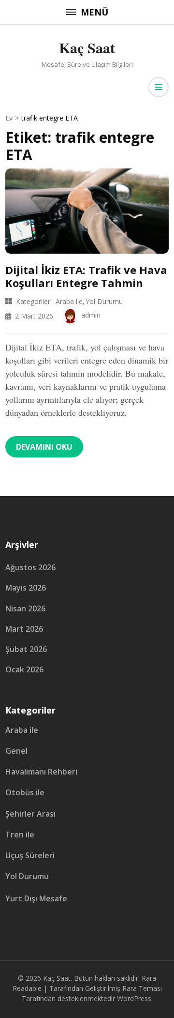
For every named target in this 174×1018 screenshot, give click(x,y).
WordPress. (135, 998)
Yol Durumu (104, 301)
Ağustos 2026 (30, 567)
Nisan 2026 (25, 608)
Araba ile (69, 301)
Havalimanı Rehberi (41, 771)
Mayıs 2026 (25, 587)
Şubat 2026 (26, 649)
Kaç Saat (87, 47)
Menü (94, 12)
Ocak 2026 (24, 669)
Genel (16, 751)
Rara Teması (142, 988)
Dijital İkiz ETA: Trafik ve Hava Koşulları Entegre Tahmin (86, 275)
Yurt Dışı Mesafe (36, 898)
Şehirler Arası (30, 814)
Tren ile (19, 834)
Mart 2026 (24, 628)
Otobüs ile (24, 792)
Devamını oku (44, 446)
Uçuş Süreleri (30, 855)
